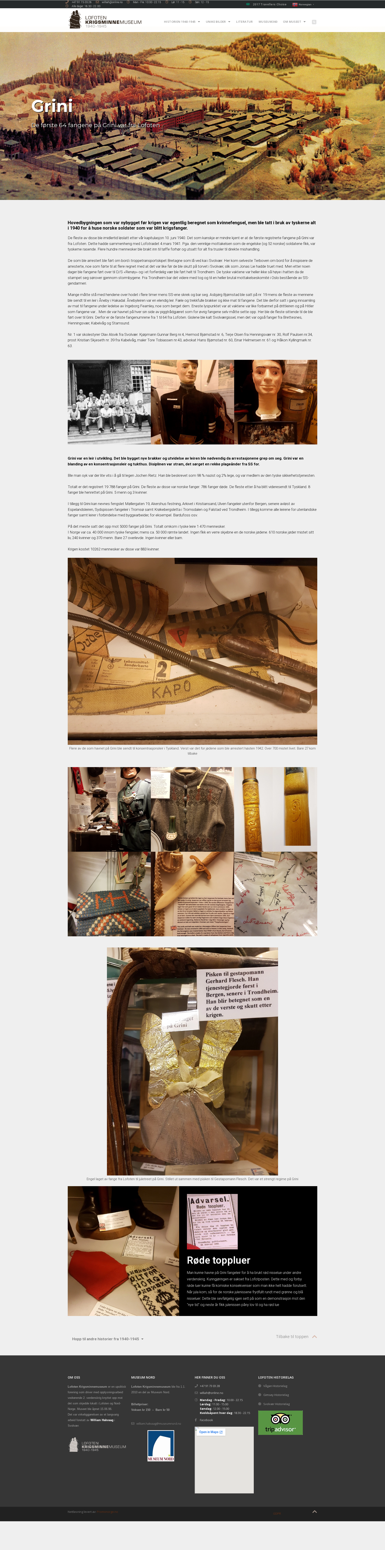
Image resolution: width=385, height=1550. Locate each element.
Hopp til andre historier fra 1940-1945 (105, 1339)
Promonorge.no (107, 1512)
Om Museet (292, 22)
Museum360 (268, 22)
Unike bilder (216, 22)
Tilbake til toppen (292, 1336)
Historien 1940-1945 (180, 22)
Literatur (244, 22)
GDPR (277, 1513)
